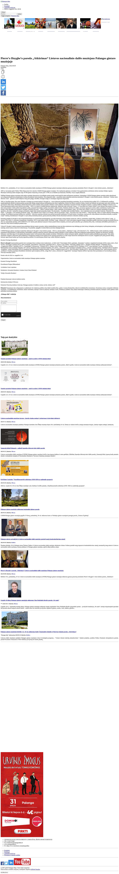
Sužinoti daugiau (35, 869)
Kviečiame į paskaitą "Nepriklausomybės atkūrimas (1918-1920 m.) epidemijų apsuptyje (27, 479)
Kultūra (14, 542)
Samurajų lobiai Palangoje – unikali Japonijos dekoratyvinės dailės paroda (23, 448)
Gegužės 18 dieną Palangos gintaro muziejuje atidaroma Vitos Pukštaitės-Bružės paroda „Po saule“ (30, 600)
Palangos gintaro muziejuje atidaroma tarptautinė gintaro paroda (20, 509)
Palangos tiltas (15, 16)
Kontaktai (7, 6)
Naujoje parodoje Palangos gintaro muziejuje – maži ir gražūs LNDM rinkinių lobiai (26, 358)
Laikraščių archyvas (9, 7)
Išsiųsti (3, 320)
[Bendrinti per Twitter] (3, 89)
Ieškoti (19, 14)
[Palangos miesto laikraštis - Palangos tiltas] (5, 1)
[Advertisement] (59, 43)
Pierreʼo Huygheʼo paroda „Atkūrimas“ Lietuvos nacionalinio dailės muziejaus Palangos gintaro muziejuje (32, 570)
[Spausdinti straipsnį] (3, 78)
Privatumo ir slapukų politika (12, 855)
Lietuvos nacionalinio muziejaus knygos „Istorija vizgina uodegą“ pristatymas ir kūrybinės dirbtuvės (30, 418)
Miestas (13, 362)
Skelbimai (7, 852)
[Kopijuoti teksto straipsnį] (3, 73)
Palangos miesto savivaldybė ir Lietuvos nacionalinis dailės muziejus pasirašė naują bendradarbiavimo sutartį (33, 539)
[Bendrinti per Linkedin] (3, 84)
